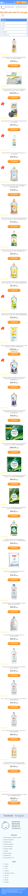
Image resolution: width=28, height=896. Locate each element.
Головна (7, 875)
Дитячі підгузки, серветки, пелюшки (12, 837)
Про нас (6, 877)
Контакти (7, 870)
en (8, 2)
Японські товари (8, 848)
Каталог (6, 864)
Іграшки (6, 851)
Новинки (7, 882)
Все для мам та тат (9, 857)
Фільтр (4, 20)
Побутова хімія (9, 7)
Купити (14, 66)
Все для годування (8, 844)
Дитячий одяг (7, 855)
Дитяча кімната (8, 853)
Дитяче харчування (8, 839)
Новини (6, 879)
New (3, 29)
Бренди (6, 866)
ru (12, 2)
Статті (6, 868)
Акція (3, 26)
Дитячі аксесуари (8, 846)
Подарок (4, 32)
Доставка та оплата (9, 873)
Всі (4, 23)
